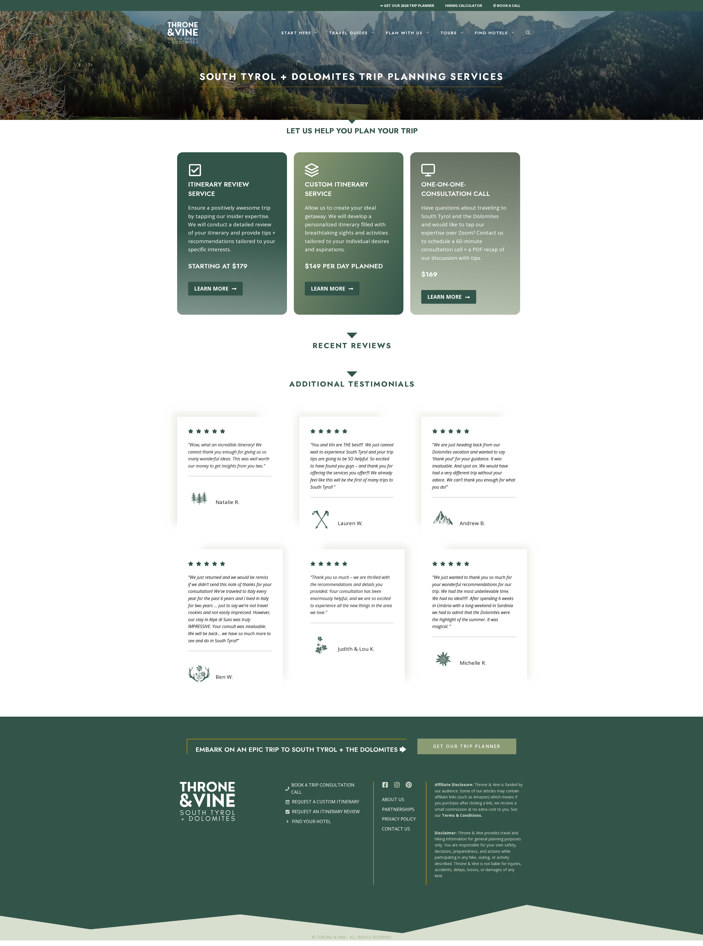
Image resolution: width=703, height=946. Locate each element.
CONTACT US (396, 829)
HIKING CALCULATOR (463, 5)
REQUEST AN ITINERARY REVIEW (326, 812)
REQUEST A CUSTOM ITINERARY (325, 802)
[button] (527, 32)
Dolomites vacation (450, 452)
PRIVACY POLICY (399, 819)
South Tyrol (321, 487)
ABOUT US (393, 799)
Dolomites (490, 612)
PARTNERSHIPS (398, 809)
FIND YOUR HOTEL (311, 821)
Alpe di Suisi (220, 619)
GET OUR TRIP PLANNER (467, 746)
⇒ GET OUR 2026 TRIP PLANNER (407, 5)
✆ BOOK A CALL (506, 5)
